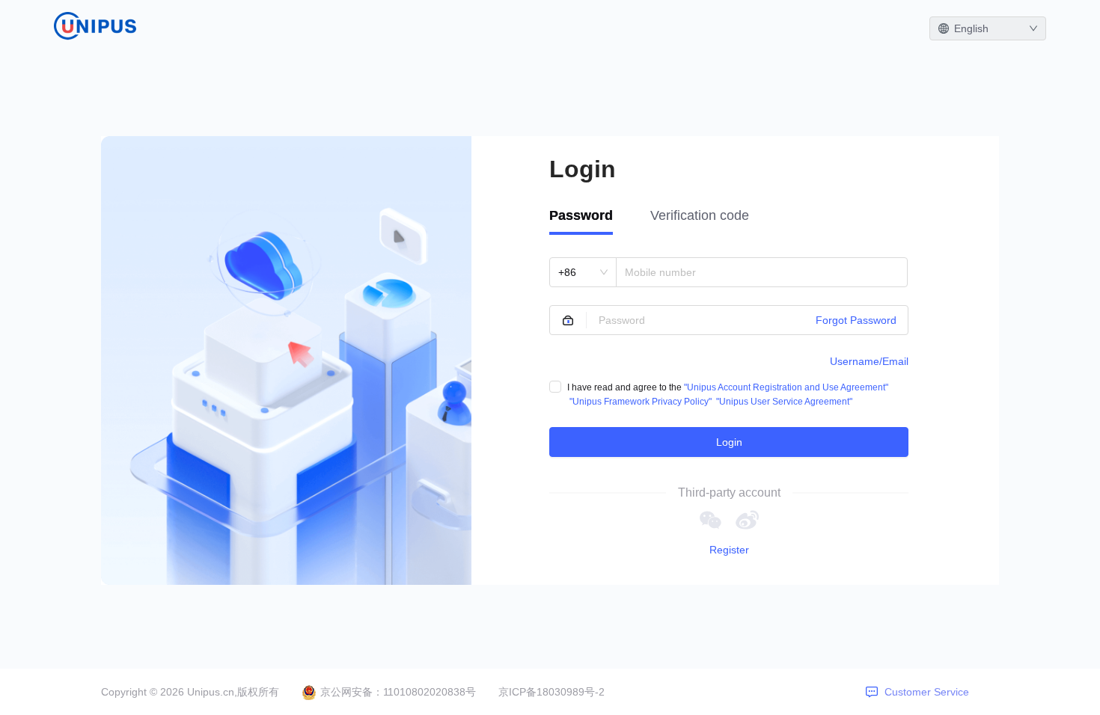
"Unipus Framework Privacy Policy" (640, 401)
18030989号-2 (571, 692)
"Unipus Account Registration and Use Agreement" (786, 387)
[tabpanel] (728, 357)
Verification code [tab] (699, 215)
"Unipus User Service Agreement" (784, 401)
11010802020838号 (429, 692)
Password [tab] (581, 215)
